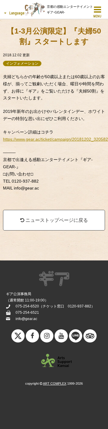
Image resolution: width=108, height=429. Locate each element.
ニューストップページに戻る (56, 220)
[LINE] (75, 337)
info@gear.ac (26, 319)
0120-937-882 (79, 306)
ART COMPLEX (54, 383)
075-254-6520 (27, 306)
